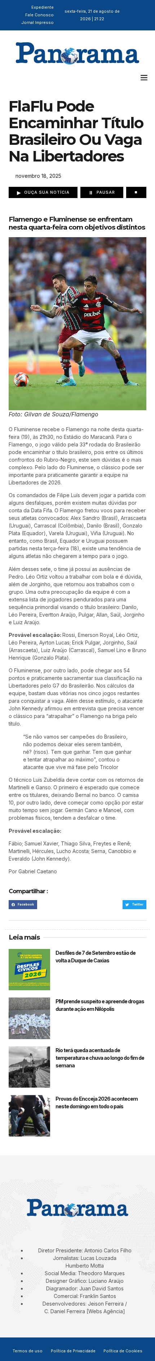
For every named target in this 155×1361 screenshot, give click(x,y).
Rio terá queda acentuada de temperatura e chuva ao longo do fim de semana (100, 1057)
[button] (144, 77)
